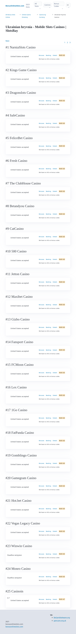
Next (7, 41)
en (68, 5)
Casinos (47, 5)
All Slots (37, 5)
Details (55, 55)
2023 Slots (28, 5)
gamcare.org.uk (60, 620)
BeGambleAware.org (62, 617)
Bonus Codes (56, 5)
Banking (48, 55)
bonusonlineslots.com (14, 626)
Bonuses (41, 55)
